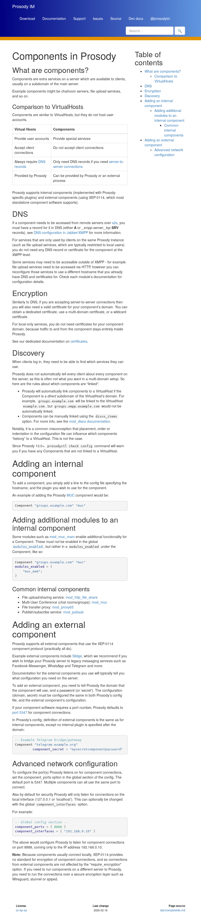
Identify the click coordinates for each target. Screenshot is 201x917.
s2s (114, 222)
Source (115, 18)
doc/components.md (172, 910)
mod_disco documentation (89, 421)
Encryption (153, 90)
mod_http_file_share (82, 597)
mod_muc (99, 602)
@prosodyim (160, 18)
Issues (98, 18)
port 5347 (19, 712)
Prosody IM (23, 6)
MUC (71, 495)
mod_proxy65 (63, 607)
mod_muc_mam (62, 536)
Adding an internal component (159, 103)
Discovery (152, 95)
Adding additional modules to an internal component (169, 115)
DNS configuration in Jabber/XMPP (61, 232)
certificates (79, 341)
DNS (148, 85)
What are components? (163, 71)
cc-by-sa (21, 910)
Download (27, 18)
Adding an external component (159, 142)
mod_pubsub (73, 611)
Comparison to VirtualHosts (165, 78)
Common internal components (173, 130)
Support (79, 18)
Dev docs (136, 18)
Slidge (77, 655)
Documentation (54, 18)
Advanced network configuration (168, 152)
